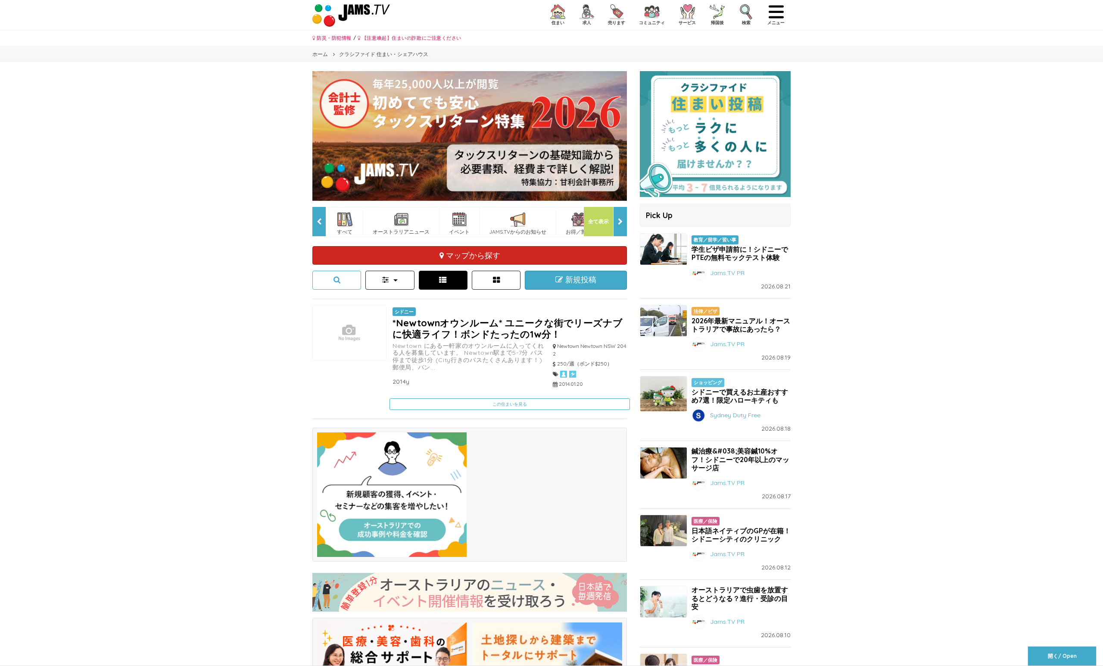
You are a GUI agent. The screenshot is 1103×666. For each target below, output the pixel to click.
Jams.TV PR (727, 272)
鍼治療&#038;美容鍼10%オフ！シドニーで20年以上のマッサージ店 (740, 459)
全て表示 (598, 221)
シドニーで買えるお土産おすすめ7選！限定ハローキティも (740, 396)
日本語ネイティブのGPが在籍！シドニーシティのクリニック (741, 534)
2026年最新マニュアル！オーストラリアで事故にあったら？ (741, 324)
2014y (401, 381)
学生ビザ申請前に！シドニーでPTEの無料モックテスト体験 (740, 253)
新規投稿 (579, 279)
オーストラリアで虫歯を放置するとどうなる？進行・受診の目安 (740, 597)
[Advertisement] (547, 492)
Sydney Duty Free (735, 415)
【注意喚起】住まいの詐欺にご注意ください (410, 38)
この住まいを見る (509, 404)
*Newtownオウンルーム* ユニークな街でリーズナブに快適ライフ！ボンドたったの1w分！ (508, 328)
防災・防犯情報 (333, 38)
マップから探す (472, 255)
